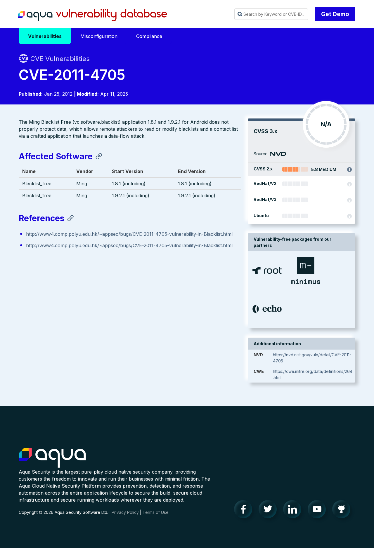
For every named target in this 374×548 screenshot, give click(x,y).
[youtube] (318, 510)
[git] (343, 510)
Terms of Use (156, 512)
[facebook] (245, 510)
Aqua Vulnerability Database (92, 15)
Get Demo (335, 14)
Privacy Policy (125, 512)
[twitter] (269, 510)
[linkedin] (294, 510)
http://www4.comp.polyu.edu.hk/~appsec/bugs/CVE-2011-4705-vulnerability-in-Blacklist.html (129, 234)
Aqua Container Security (52, 458)
